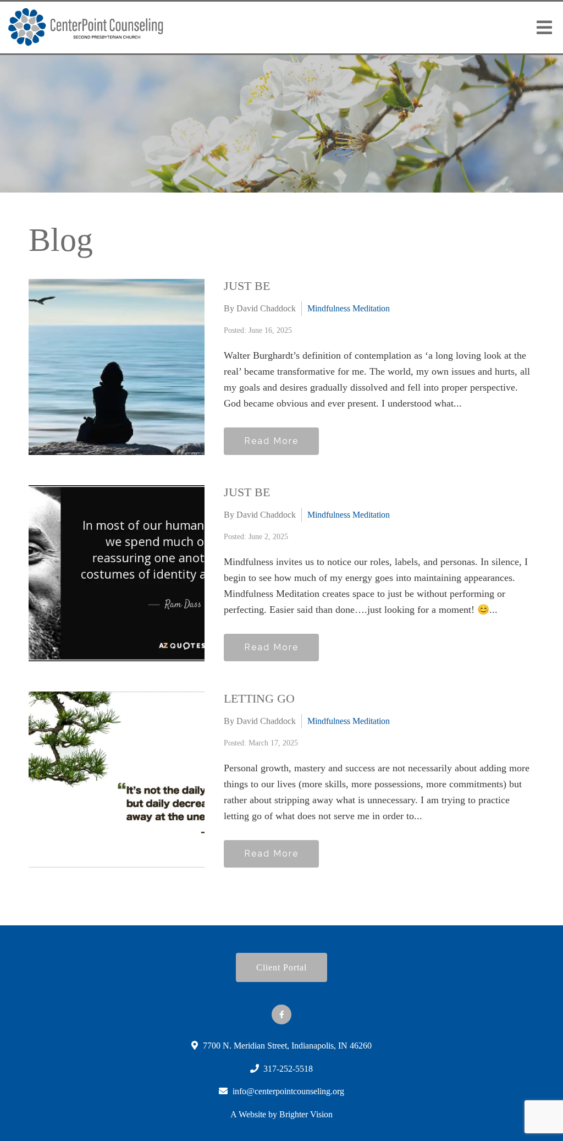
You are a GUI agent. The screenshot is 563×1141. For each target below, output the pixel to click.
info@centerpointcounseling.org (288, 1091)
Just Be (247, 286)
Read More (271, 441)
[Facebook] (281, 1014)
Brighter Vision (306, 1114)
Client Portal (281, 967)
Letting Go (259, 698)
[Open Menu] (544, 27)
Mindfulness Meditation (348, 308)
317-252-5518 (288, 1068)
